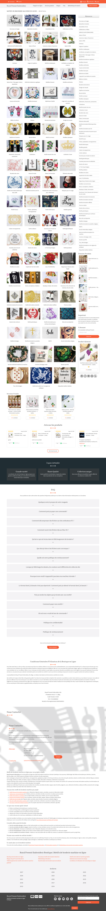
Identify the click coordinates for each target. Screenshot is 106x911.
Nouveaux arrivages (14, 29)
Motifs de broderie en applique (32, 82)
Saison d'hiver (32, 46)
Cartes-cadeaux (32, 228)
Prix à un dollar (67, 305)
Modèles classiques (67, 137)
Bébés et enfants (15, 120)
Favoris (20, 1)
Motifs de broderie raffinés (50, 305)
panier (97, 1)
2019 (84, 879)
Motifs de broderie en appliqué (17, 795)
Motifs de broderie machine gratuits (80, 857)
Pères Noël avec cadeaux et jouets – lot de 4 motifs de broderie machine (14, 411)
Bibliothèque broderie (74, 5)
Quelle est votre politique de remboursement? (53, 558)
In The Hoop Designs (50, 247)
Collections (32, 154)
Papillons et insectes (15, 137)
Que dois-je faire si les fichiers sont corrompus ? (53, 548)
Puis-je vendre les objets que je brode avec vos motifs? (53, 595)
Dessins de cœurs (32, 247)
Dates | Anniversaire (50, 173)
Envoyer (58, 757)
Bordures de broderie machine (16, 797)
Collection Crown (68, 154)
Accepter (75, 908)
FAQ (64, 5)
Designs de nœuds (67, 120)
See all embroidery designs (67, 341)
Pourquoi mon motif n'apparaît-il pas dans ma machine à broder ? (53, 576)
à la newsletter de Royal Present (86, 330)
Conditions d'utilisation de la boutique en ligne (83, 861)
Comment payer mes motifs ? (53, 604)
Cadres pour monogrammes (16, 794)
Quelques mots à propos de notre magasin (53, 502)
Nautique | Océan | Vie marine (50, 286)
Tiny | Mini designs (17, 386)
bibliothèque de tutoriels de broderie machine (71, 845)
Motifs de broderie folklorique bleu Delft (87, 125)
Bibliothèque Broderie (44, 859)
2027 (21, 872)
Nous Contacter (93, 5)
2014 (53, 886)
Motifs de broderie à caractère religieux (88, 224)
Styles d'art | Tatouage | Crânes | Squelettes (87, 55)
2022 (84, 876)
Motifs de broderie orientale (32, 305)
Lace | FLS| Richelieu (50, 267)
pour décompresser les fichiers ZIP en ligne (47, 820)
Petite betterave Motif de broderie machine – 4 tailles (32, 411)
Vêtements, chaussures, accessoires (87, 101)
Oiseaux (32, 120)
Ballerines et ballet (50, 101)
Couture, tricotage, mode (41, 364)
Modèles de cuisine (14, 267)
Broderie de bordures (50, 120)
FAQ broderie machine (51, 845)
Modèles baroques (32, 101)
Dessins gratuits (49, 5)
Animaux (15, 63)
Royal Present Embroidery (16, 6)
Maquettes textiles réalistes (64, 386)
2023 (53, 876)
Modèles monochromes (14, 286)
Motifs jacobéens (68, 247)
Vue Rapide (14, 402)
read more (82, 443)
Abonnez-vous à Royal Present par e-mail (88, 896)
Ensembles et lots (50, 29)
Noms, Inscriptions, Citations (32, 286)
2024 (21, 876)
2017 (53, 883)
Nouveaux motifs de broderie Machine (48, 857)
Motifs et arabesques (50, 63)
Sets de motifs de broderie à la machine (17, 364)
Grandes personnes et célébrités (87, 161)
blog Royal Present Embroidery (36, 845)
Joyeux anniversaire (15, 101)
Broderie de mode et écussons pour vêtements (88, 132)
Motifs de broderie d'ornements (14, 305)
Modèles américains (68, 82)
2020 (53, 879)
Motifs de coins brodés (14, 799)
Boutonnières (32, 137)
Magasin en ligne (37, 5)
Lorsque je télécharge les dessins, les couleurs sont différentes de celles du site (53, 567)
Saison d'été (68, 46)
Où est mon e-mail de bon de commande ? (53, 613)
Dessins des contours (14, 322)
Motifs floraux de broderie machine (18, 792)
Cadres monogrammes (14, 228)
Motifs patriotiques (32, 322)
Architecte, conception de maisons (87, 52)
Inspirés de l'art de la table (32, 267)
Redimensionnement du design (78, 859)
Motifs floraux (14, 209)
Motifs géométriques (68, 228)
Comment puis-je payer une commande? (53, 511)
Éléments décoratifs (68, 173)
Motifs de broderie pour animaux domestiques (87, 214)
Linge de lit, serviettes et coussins (87, 76)
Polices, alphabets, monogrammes (87, 141)
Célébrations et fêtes (68, 29)
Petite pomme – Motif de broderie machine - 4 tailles (68, 411)
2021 (21, 879)
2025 (84, 872)
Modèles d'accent (50, 82)
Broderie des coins (14, 173)
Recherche (89, 16)
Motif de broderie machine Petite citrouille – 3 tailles (50, 411)
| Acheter (14, 418)
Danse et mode (32, 173)
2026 (53, 872)
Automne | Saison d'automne (50, 46)
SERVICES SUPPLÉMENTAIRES (15, 46)
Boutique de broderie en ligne (15, 857)
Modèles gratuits (68, 209)
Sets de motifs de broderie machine (18, 801)
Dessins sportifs (65, 364)
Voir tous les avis (53, 451)
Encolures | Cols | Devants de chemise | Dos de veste (88, 193)
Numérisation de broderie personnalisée (49, 861)
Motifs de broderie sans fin (32, 190)
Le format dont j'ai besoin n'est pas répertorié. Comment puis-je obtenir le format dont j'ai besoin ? (53, 585)
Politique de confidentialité (53, 623)
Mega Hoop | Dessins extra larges (87, 181)
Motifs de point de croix (50, 154)
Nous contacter (53, 647)
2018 (21, 883)
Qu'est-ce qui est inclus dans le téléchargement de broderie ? (53, 539)
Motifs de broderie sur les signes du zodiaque (87, 246)
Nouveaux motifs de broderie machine (18, 802)
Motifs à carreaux (50, 137)
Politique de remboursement (53, 632)
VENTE (50, 341)
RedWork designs (14, 341)
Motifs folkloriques (50, 209)
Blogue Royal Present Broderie (15, 859)
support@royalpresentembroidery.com (33, 760)
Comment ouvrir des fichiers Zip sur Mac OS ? (53, 530)
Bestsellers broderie (32, 29)
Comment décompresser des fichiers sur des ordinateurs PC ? (53, 521)
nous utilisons (50, 909)
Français (84, 1)
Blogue (58, 5)
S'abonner (88, 336)
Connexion (12, 1)
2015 (21, 886)
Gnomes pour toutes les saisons (87, 155)
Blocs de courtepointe (67, 322)
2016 (84, 883)
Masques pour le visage (67, 190)
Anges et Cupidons (32, 63)
